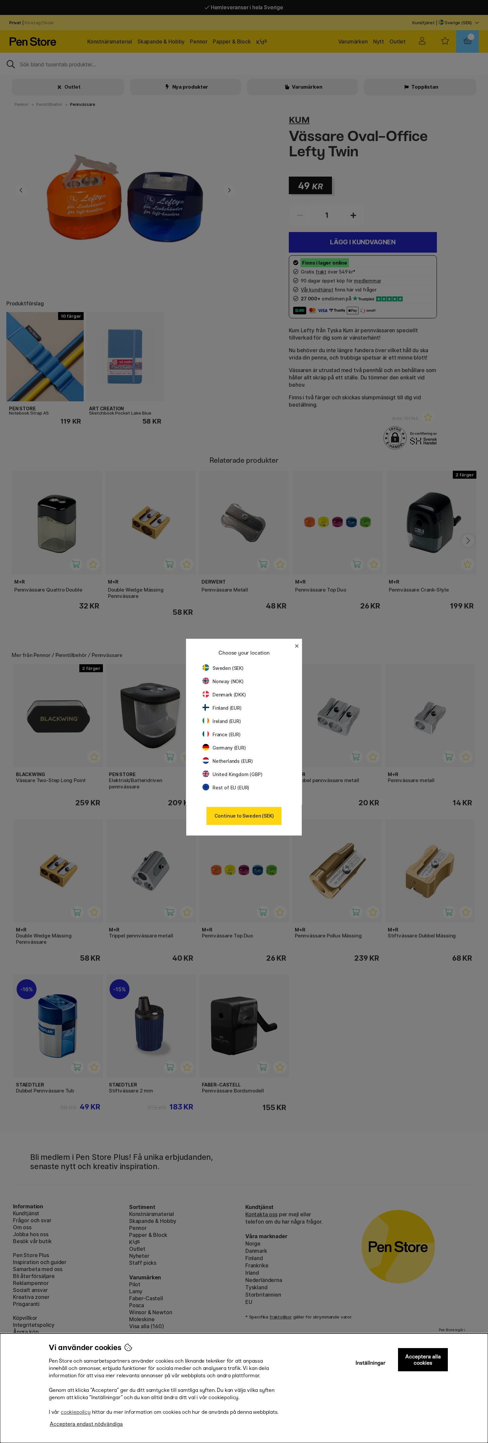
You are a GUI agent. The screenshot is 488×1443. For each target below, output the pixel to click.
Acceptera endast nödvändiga (86, 1424)
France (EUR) (226, 734)
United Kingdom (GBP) (237, 774)
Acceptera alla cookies (423, 1359)
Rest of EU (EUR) (230, 787)
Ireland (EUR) (226, 721)
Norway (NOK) (228, 681)
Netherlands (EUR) (232, 761)
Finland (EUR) (227, 708)
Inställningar (371, 1363)
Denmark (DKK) (229, 694)
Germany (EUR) (229, 748)
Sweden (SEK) (228, 668)
